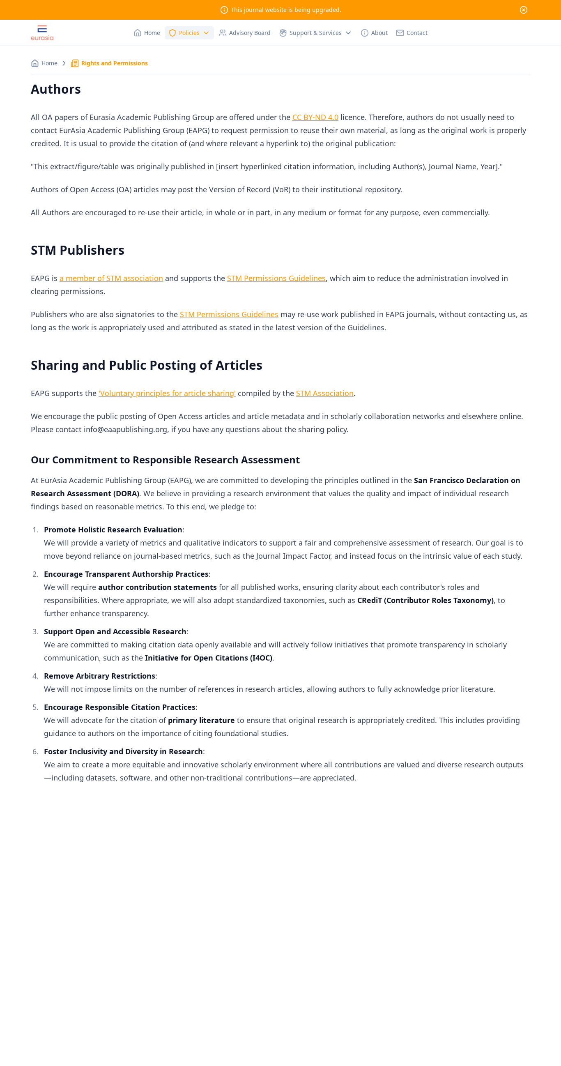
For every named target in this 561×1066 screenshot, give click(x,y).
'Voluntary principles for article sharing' (167, 393)
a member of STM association (111, 278)
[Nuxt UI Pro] (42, 32)
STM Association (325, 393)
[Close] (523, 9)
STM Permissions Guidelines (276, 278)
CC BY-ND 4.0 (315, 117)
